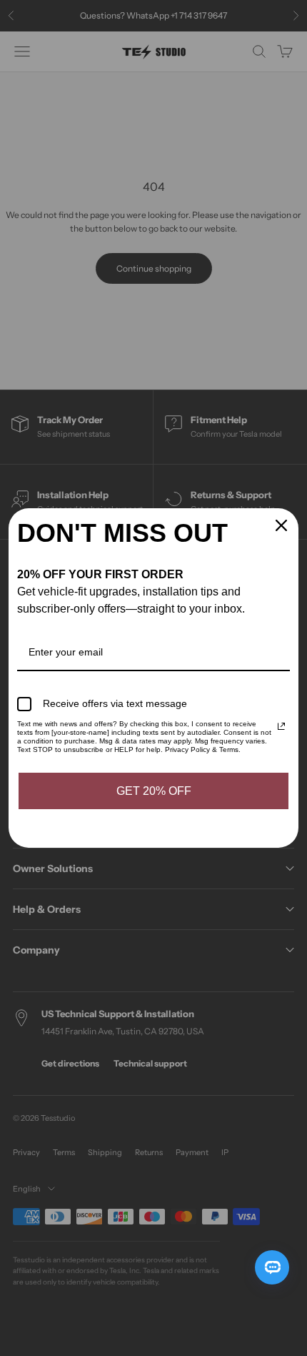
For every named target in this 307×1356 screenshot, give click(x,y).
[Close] (281, 525)
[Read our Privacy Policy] (281, 726)
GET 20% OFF (153, 791)
